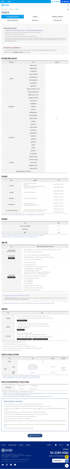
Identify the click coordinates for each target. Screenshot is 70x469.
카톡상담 (67, 457)
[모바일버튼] (68, 5)
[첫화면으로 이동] (5, 5)
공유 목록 (68, 9)
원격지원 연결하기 (57, 460)
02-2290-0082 (59, 453)
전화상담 (67, 461)
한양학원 (49, 445)
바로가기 (61, 445)
